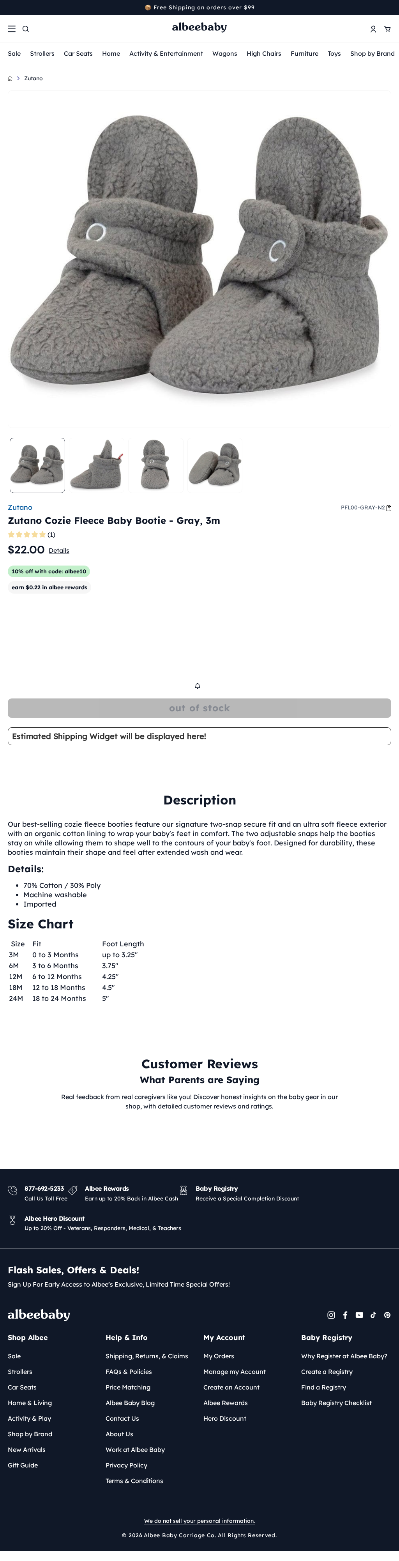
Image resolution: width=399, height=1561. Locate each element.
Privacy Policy (126, 1465)
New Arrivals (27, 1449)
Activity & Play (29, 1418)
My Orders (218, 1356)
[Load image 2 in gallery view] (96, 465)
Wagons (224, 53)
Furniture (304, 53)
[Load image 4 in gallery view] (215, 465)
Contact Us (122, 1418)
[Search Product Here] (26, 29)
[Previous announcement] (10, 7)
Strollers (42, 53)
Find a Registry (323, 1387)
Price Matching (128, 1387)
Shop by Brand (372, 53)
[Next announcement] (388, 7)
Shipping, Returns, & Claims (147, 1356)
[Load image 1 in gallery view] (37, 465)
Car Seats (78, 53)
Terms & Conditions (134, 1481)
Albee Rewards (225, 1403)
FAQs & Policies (129, 1371)
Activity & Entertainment (166, 53)
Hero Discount (224, 1418)
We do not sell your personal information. (199, 1520)
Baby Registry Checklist (336, 1403)
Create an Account (231, 1387)
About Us (119, 1434)
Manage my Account (234, 1371)
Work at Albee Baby (135, 1449)
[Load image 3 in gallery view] (156, 465)
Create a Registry (327, 1371)
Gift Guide (23, 1465)
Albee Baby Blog (130, 1403)
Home (111, 53)
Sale (14, 53)
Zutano (33, 78)
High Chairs (264, 53)
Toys (334, 53)
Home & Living (30, 1403)
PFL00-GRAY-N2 (363, 507)
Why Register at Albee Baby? (344, 1356)
